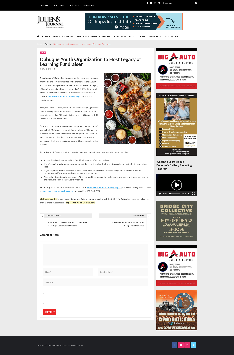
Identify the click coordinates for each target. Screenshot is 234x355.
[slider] (174, 193)
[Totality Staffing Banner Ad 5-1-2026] (176, 124)
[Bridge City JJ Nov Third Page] (176, 221)
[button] (176, 185)
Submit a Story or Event (83, 5)
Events (43, 53)
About (44, 5)
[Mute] (189, 193)
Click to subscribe (48, 199)
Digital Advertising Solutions (93, 36)
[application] (176, 185)
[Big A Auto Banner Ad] (176, 68)
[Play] (160, 193)
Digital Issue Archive (150, 36)
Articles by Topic (123, 36)
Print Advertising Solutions (57, 36)
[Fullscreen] (193, 193)
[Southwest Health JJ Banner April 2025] (134, 21)
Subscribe (59, 5)
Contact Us (171, 36)
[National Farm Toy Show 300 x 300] (176, 310)
